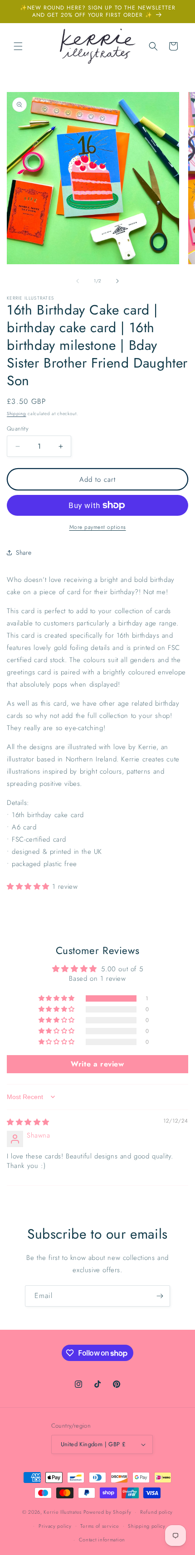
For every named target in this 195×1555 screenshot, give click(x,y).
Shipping (16, 413)
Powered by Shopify (107, 1512)
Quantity (18, 428)
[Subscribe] (160, 1296)
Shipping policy (147, 1526)
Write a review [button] (97, 1064)
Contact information (102, 1539)
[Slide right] (117, 281)
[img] (28, 1122)
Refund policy (156, 1512)
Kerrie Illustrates (63, 1512)
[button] (18, 46)
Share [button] (24, 552)
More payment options (97, 527)
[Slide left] (78, 281)
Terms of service (99, 1526)
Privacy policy (55, 1526)
